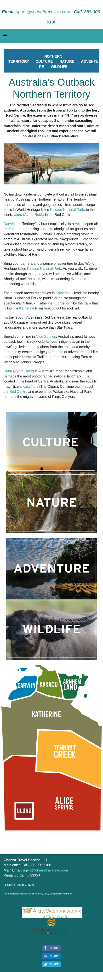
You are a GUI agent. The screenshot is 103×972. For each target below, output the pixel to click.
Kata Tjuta (30, 386)
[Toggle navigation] (5, 37)
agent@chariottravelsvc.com (43, 11)
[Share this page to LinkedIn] (51, 956)
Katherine (63, 293)
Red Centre (18, 391)
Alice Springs (45, 336)
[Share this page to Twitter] (51, 964)
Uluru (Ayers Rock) (29, 215)
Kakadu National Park (67, 210)
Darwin (9, 224)
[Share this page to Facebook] (51, 948)
